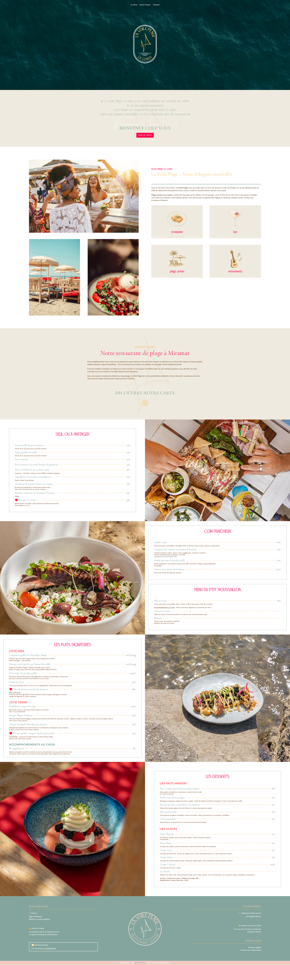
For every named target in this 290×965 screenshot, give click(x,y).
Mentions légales (254, 947)
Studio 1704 (140, 963)
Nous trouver (145, 5)
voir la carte (145, 135)
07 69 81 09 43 (50, 948)
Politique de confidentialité (251, 950)
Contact (156, 5)
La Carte (133, 5)
